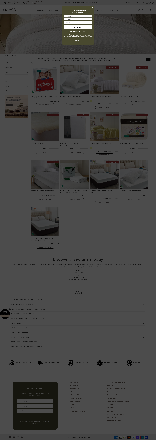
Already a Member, (78, 31)
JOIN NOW (78, 27)
